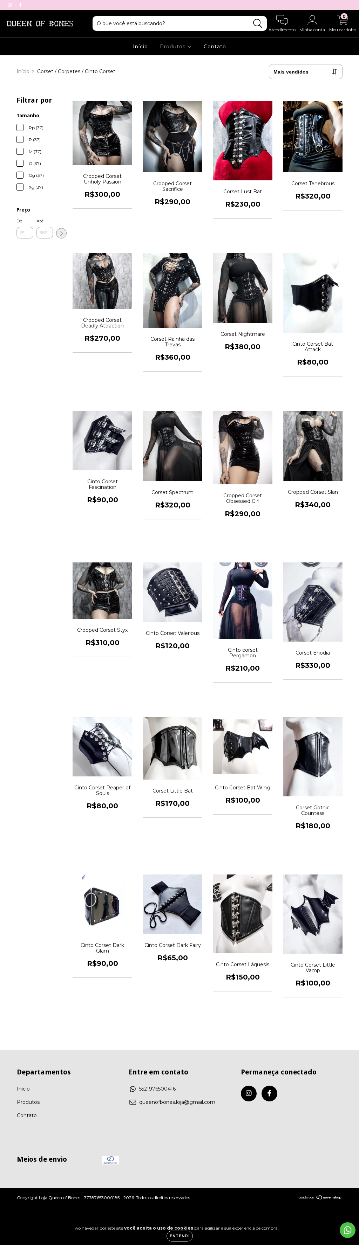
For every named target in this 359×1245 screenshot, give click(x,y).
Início (140, 46)
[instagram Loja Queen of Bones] (10, 5)
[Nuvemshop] (320, 1198)
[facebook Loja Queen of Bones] (20, 5)
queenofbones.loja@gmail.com (177, 1102)
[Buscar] (258, 23)
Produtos (173, 46)
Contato (215, 46)
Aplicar (61, 233)
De (19, 220)
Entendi (180, 1236)
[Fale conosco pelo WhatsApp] (347, 1230)
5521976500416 (157, 1089)
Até (39, 220)
